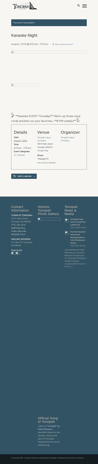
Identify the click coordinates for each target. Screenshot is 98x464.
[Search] (77, 6)
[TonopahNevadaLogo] (24, 6)
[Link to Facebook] (81, 461)
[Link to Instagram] (85, 461)
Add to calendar (24, 176)
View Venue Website (46, 163)
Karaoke (21, 155)
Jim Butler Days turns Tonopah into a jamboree (78, 222)
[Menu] (83, 6)
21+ (15, 155)
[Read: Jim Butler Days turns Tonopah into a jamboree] (67, 220)
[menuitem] (77, 6)
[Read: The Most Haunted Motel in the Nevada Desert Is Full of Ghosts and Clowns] (67, 233)
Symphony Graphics (77, 458)
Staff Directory (18, 228)
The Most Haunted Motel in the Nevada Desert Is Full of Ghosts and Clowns (77, 237)
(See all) (70, 44)
